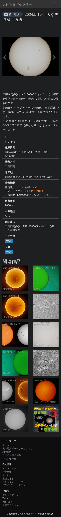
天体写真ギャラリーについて (17, 448)
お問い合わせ (9, 458)
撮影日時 (10, 147)
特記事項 (10, 222)
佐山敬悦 (14, 14)
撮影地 (9, 172)
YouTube (7, 501)
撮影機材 (10, 182)
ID (6, 137)
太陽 (8, 241)
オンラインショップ (12, 481)
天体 (7, 247)
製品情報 (7, 471)
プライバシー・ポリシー (14, 485)
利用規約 (7, 451)
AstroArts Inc (27, 513)
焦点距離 (10, 201)
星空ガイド (8, 478)
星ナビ (5, 475)
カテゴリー (11, 236)
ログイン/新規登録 (11, 455)
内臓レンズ (30, 187)
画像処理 (10, 211)
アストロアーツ (10, 468)
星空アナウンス (10, 505)
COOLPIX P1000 (34, 191)
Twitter (5, 498)
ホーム (5, 445)
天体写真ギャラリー (17, 4)
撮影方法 (10, 161)
